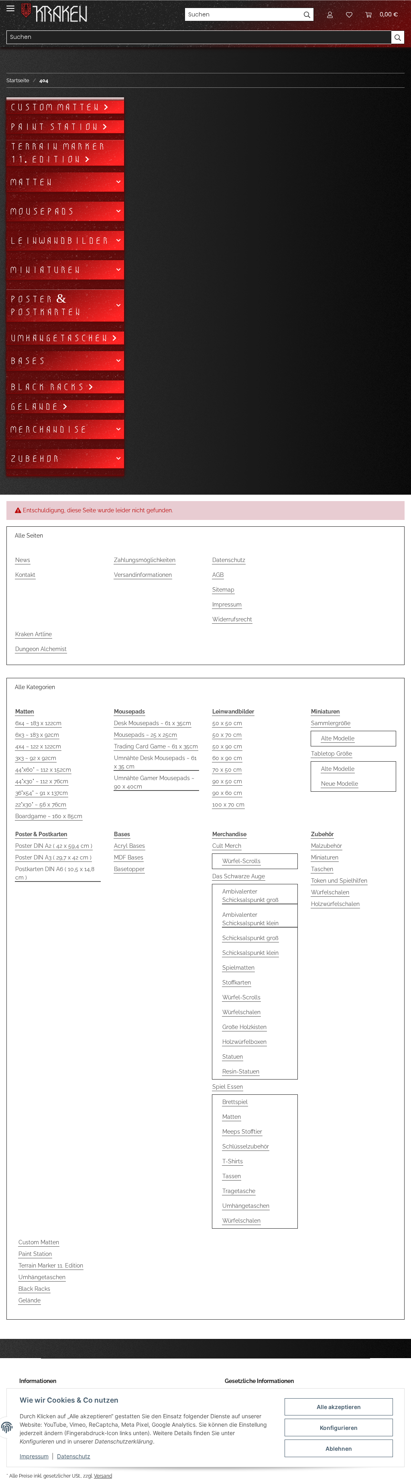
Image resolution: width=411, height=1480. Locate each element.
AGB (218, 575)
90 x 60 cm (227, 793)
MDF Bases (128, 857)
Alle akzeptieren (339, 1406)
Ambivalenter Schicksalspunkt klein (250, 919)
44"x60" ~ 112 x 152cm (43, 769)
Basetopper (129, 869)
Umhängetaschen (245, 1206)
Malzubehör (326, 846)
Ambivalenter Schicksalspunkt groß (250, 895)
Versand (103, 1476)
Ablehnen (339, 1448)
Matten (231, 1117)
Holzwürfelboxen (244, 1042)
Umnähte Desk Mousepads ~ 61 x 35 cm (155, 762)
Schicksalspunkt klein (250, 953)
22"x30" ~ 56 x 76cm (40, 804)
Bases (27, 360)
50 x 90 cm (227, 746)
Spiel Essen (227, 1087)
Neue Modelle (339, 783)
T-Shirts (232, 1161)
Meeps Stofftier (242, 1131)
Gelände (29, 1300)
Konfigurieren (339, 1427)
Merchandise (48, 429)
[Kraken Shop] (60, 13)
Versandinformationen (143, 575)
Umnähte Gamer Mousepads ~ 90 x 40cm (154, 782)
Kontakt (25, 575)
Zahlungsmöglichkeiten (144, 560)
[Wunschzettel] (349, 14)
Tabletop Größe (331, 753)
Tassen (231, 1176)
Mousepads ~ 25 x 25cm (145, 735)
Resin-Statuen (240, 1071)
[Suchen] (307, 14)
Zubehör (34, 458)
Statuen (232, 1056)
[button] (330, 14)
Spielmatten (238, 967)
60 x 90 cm (227, 758)
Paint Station (35, 1254)
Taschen (322, 869)
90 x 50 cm (227, 781)
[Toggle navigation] (10, 5)
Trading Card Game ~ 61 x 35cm (156, 746)
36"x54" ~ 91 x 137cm (41, 793)
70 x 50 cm (227, 769)
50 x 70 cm (227, 735)
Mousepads (42, 211)
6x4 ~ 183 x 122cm (38, 723)
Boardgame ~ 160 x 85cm (48, 816)
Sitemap (223, 589)
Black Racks (34, 1289)
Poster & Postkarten (45, 305)
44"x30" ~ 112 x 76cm (41, 781)
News (22, 560)
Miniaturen (324, 857)
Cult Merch (226, 846)
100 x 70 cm (228, 804)
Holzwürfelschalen (335, 904)
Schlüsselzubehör (245, 1146)
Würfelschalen (241, 1012)
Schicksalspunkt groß (250, 938)
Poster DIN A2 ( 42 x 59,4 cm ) (53, 846)
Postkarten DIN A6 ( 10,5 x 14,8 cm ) (54, 873)
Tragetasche (238, 1191)
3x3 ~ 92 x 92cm (35, 758)
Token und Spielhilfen (339, 880)
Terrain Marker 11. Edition (50, 1265)
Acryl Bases (129, 846)
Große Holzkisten (244, 1027)
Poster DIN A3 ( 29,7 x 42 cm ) (53, 857)
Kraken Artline (33, 634)
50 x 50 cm (227, 723)
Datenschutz (228, 560)
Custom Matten (38, 1242)
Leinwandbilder (59, 240)
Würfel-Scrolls (241, 861)
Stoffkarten (236, 982)
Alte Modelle (337, 738)
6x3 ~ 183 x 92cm (37, 735)
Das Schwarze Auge (238, 876)
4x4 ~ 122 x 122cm (38, 746)
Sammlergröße (330, 723)
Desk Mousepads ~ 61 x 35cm (152, 723)
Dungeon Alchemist (41, 649)
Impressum (227, 604)
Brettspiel (235, 1102)
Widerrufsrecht (232, 619)
